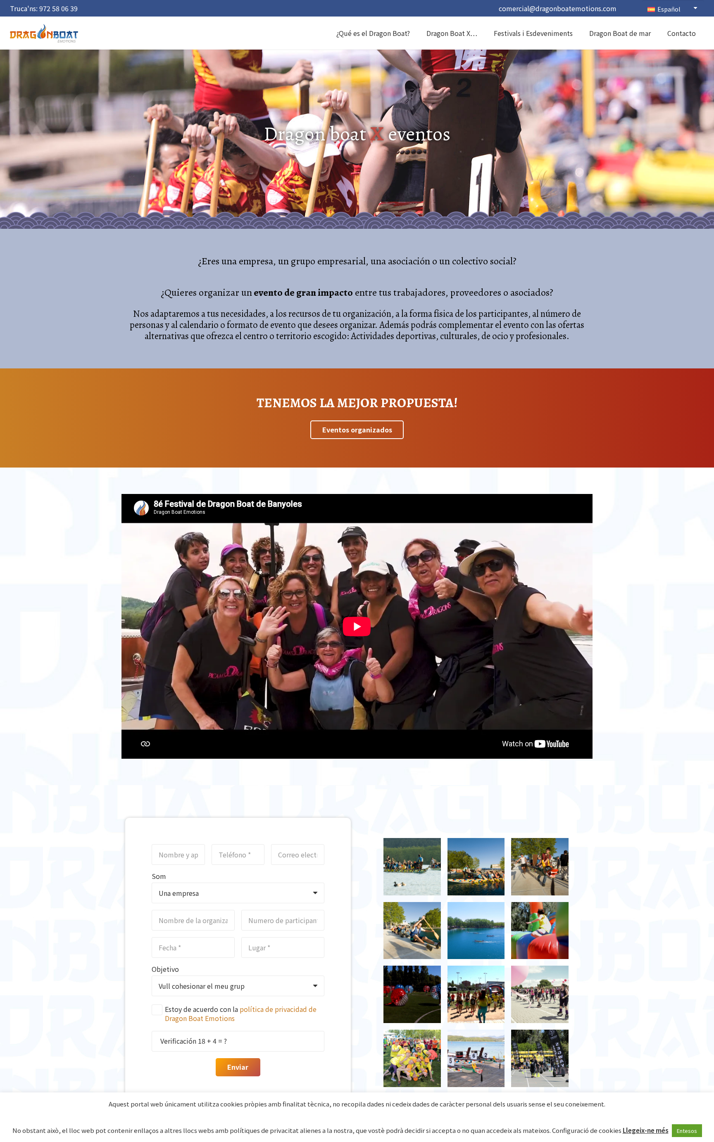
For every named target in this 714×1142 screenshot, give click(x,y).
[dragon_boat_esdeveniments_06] (412, 994)
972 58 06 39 (58, 8)
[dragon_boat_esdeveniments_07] (540, 930)
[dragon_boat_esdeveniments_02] (476, 1058)
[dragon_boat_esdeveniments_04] (540, 994)
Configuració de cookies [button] (586, 1130)
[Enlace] (44, 33)
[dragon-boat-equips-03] (540, 866)
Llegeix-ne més (646, 1130)
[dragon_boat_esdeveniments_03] (412, 1058)
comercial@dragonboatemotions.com (557, 8)
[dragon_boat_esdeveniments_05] (476, 994)
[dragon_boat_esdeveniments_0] (476, 930)
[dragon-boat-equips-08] (476, 866)
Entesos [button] (687, 1131)
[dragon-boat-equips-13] (412, 866)
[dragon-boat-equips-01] (412, 930)
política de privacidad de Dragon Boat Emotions (241, 1013)
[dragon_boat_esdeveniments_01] (540, 1058)
